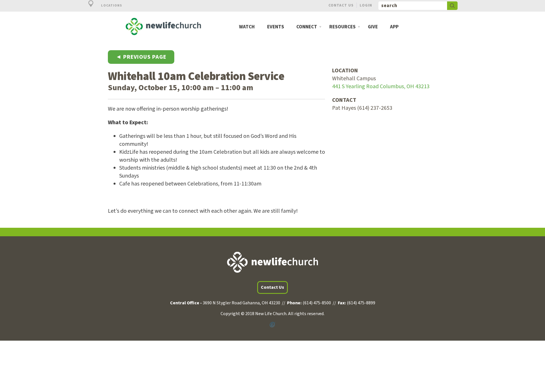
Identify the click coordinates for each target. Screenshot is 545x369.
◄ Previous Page (141, 57)
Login (366, 5)
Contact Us (341, 5)
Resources (342, 27)
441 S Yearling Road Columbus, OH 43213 (380, 86)
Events (275, 27)
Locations (111, 5)
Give (373, 27)
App (394, 27)
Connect (306, 27)
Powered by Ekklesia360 (272, 325)
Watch (247, 27)
